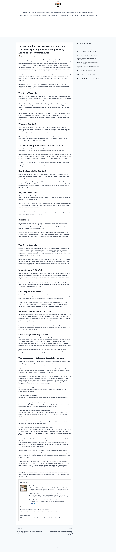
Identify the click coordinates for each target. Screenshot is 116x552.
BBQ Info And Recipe (43, 12)
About (51, 9)
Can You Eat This (56, 12)
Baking (34, 12)
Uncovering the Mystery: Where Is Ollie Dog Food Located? (35, 509)
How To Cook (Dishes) (25, 15)
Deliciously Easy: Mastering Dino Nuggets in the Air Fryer (88, 48)
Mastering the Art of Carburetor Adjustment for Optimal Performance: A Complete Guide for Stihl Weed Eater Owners (44, 514)
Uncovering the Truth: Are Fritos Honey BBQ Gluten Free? (88, 46)
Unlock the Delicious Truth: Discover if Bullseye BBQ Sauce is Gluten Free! (29, 531)
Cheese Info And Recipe (69, 12)
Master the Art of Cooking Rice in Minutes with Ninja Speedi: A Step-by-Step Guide (40, 517)
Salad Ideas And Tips (53, 15)
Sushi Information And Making (70, 15)
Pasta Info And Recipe (39, 15)
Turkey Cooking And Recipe (89, 15)
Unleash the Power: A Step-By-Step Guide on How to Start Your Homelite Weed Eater (41, 512)
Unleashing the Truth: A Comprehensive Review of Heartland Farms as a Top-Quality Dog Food (60, 531)
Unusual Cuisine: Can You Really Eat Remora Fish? (87, 55)
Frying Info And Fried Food (85, 12)
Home (46, 9)
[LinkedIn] (35, 503)
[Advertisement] (58, 27)
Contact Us (68, 9)
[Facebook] (32, 503)
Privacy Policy (59, 9)
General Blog (26, 12)
